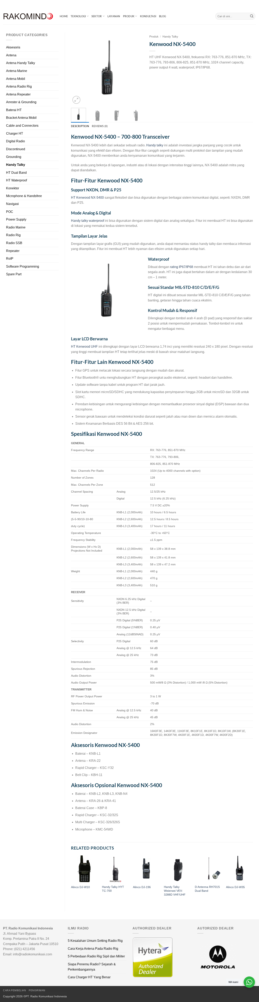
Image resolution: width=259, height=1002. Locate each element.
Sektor (96, 16)
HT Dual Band (16, 172)
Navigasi (12, 204)
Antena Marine (16, 71)
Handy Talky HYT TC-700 (113, 888)
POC (9, 211)
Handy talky (154, 145)
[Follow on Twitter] (250, 4)
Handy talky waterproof (87, 220)
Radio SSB (14, 243)
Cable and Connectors (22, 125)
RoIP (9, 258)
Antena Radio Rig (19, 86)
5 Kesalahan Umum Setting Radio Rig (95, 940)
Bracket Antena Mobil (21, 117)
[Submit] (251, 16)
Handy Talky (15, 164)
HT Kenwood (81, 346)
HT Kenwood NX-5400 (87, 197)
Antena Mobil (15, 78)
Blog (162, 16)
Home (64, 16)
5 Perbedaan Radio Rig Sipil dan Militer (96, 956)
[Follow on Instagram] (246, 4)
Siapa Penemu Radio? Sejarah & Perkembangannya (92, 966)
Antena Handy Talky (20, 63)
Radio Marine (15, 227)
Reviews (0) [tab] (100, 126)
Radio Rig (13, 235)
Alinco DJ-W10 (80, 887)
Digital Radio (15, 141)
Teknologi (78, 16)
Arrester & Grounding (21, 102)
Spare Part (13, 274)
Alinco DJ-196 (142, 887)
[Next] (136, 68)
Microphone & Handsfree (24, 196)
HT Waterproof (16, 180)
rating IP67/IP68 (181, 267)
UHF (94, 346)
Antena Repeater (18, 94)
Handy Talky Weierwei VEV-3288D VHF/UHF (175, 890)
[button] (76, 100)
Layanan (113, 16)
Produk (129, 16)
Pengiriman (37, 990)
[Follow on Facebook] (242, 4)
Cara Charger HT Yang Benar (89, 977)
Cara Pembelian (14, 990)
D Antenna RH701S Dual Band (207, 888)
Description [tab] (80, 126)
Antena (11, 55)
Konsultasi (148, 16)
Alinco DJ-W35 (235, 887)
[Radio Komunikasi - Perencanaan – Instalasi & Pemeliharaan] (28, 16)
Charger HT (14, 133)
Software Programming (22, 266)
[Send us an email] (254, 4)
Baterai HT (14, 110)
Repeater (12, 251)
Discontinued (15, 149)
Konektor (12, 188)
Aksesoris (13, 47)
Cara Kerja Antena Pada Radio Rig (93, 948)
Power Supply (16, 219)
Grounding (13, 157)
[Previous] (77, 68)
